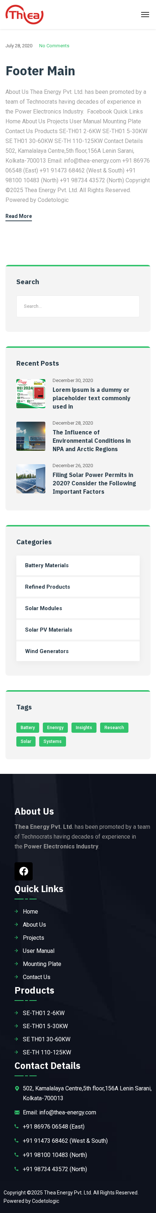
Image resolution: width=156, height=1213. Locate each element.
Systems (53, 741)
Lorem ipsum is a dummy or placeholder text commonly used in (92, 398)
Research (114, 727)
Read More (18, 216)
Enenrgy (55, 727)
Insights (84, 727)
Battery (28, 727)
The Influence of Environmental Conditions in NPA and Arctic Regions (92, 441)
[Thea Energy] (24, 14)
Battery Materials (47, 565)
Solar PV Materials (48, 630)
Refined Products (47, 587)
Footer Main (40, 70)
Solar (26, 741)
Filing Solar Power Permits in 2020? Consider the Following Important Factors (94, 483)
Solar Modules (43, 608)
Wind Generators (47, 651)
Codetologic (45, 1201)
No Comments (54, 45)
